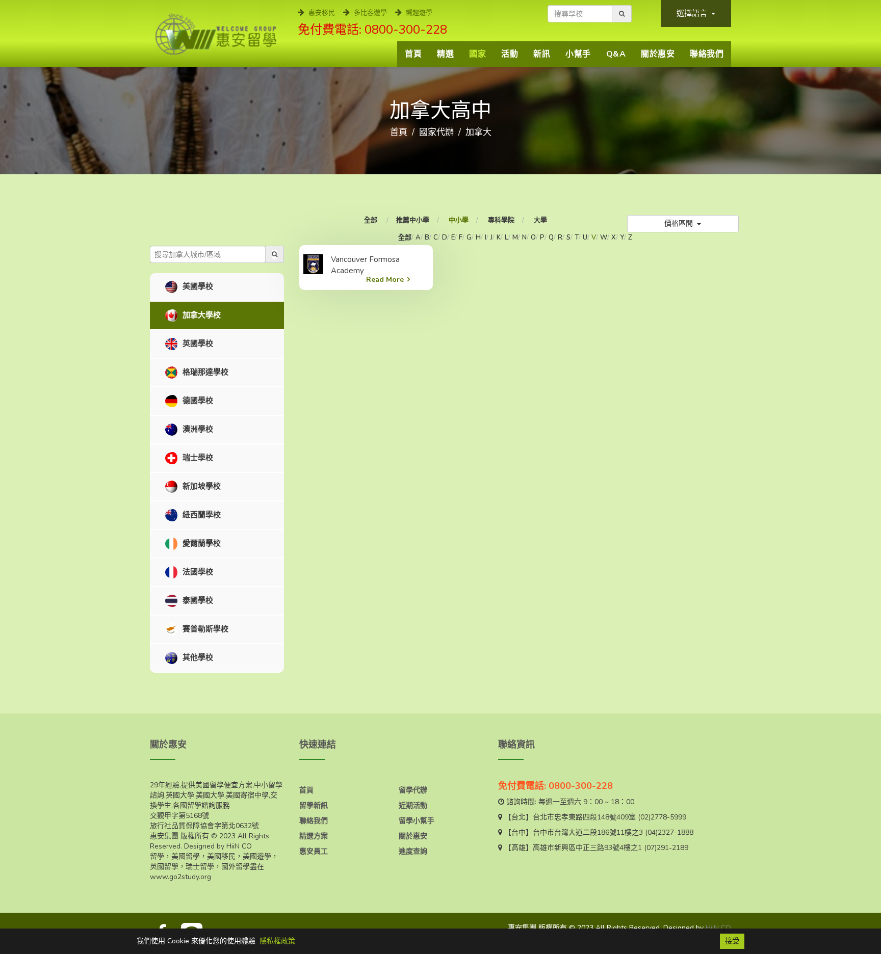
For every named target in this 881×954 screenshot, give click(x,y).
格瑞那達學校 (204, 372)
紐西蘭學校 (200, 515)
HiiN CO (718, 928)
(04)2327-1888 (669, 832)
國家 (477, 54)
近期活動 (413, 805)
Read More (385, 279)
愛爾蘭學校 (200, 543)
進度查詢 (413, 851)
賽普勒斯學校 (204, 629)
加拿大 (478, 132)
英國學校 (196, 343)
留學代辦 (413, 790)
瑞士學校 (196, 458)
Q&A (616, 54)
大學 (540, 220)
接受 (732, 941)
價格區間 (679, 223)
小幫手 (578, 54)
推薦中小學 (412, 220)
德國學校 (196, 400)
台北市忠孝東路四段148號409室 (584, 817)
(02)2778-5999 (662, 817)
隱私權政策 (277, 941)
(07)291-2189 (666, 848)
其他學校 (196, 657)
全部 (371, 220)
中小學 (459, 220)
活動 (509, 54)
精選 (445, 54)
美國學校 (196, 286)
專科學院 (501, 220)
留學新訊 (313, 805)
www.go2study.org (180, 877)
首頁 (413, 54)
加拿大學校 (200, 315)
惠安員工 (313, 851)
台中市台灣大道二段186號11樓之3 (588, 832)
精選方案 (313, 836)
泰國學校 (196, 600)
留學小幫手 (416, 821)
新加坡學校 (200, 486)
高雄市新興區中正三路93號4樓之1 (587, 848)
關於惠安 (658, 54)
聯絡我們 (706, 54)
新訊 (541, 54)
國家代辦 (436, 132)
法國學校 (196, 572)
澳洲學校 (196, 429)
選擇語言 (693, 13)
